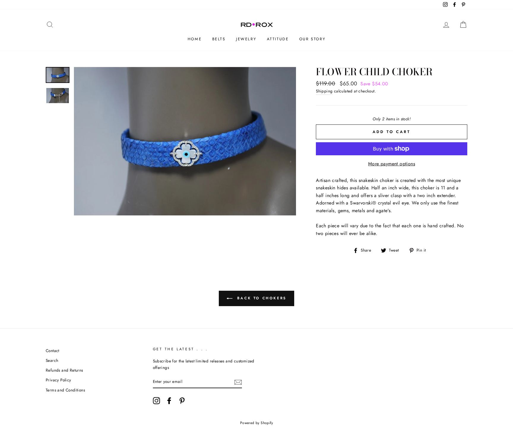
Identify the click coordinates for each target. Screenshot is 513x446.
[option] (185, 141)
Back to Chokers (260, 298)
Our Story (312, 39)
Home (195, 39)
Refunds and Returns (64, 370)
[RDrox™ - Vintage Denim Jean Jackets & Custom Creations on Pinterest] (182, 400)
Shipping (324, 91)
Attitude (278, 39)
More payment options (391, 163)
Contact (52, 351)
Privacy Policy (58, 380)
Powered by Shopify (256, 423)
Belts (219, 39)
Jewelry (246, 39)
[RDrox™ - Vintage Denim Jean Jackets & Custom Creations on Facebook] (169, 400)
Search (52, 360)
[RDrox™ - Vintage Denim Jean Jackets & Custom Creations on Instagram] (156, 400)
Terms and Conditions (65, 390)
